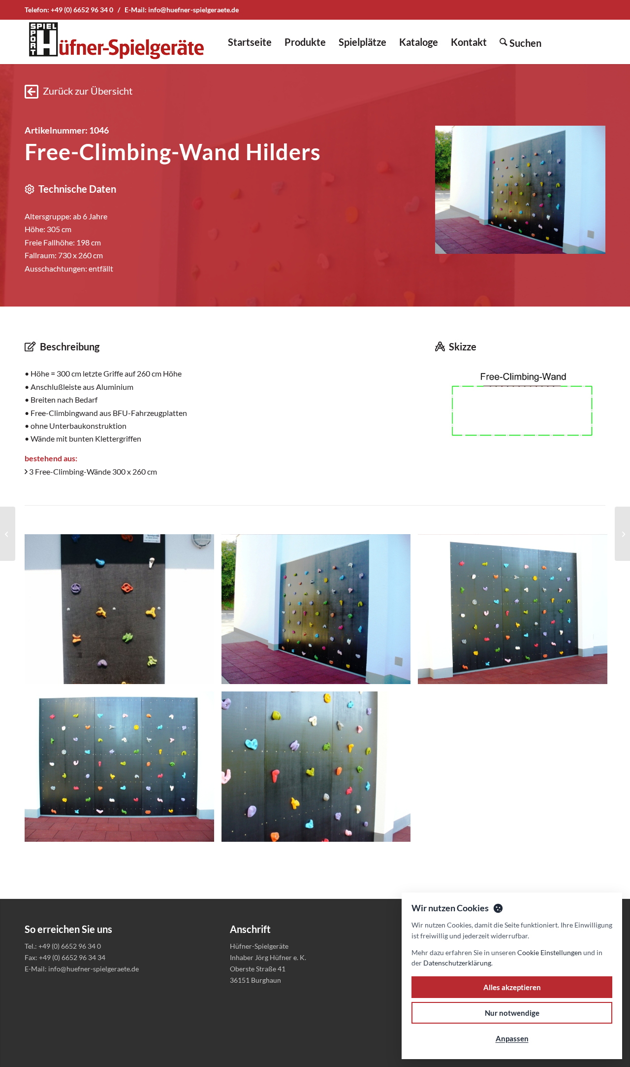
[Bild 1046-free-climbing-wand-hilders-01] (319, 613)
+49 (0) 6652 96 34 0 (82, 9)
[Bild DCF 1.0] (123, 613)
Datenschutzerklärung (457, 963)
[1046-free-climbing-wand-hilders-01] (520, 190)
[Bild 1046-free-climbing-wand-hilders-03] (123, 770)
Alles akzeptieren (512, 987)
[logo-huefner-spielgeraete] (116, 42)
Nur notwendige (512, 1012)
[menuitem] (249, 42)
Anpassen (512, 1038)
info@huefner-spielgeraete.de (193, 9)
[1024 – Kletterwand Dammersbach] (622, 534)
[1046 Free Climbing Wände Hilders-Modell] (520, 406)
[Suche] (520, 42)
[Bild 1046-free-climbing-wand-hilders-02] (516, 613)
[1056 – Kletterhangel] (7, 534)
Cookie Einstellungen (549, 952)
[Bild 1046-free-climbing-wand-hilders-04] (319, 770)
